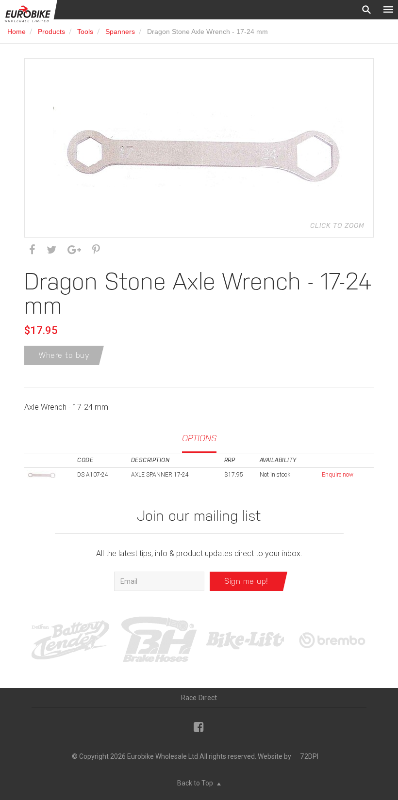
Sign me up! (246, 581)
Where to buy (64, 355)
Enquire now (337, 474)
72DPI (309, 756)
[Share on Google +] (74, 249)
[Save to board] (96, 249)
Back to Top (196, 783)
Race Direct (199, 698)
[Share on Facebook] (32, 249)
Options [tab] (199, 438)
